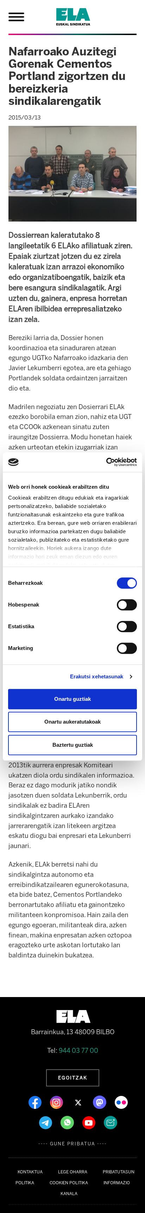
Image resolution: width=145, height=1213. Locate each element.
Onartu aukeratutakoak (72, 722)
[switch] (127, 604)
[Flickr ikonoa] (121, 1102)
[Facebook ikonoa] (35, 1102)
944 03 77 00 (78, 1051)
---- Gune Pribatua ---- (72, 1143)
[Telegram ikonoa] (46, 1122)
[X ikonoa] (78, 1102)
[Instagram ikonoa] (57, 1102)
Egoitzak (72, 1077)
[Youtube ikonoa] (89, 1122)
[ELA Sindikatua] (81, 17)
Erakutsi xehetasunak (97, 676)
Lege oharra (72, 1172)
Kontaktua (30, 1172)
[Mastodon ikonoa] (100, 1102)
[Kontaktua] (110, 1122)
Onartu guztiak (72, 699)
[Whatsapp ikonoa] (68, 1122)
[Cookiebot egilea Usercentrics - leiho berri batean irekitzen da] (106, 462)
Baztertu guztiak (72, 745)
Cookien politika (69, 1182)
